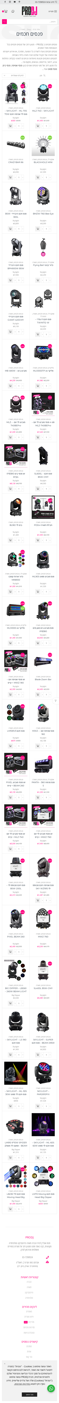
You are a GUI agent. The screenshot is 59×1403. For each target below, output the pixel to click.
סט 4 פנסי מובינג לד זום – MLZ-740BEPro (43, 424)
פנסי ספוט (52, 69)
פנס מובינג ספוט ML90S (43, 576)
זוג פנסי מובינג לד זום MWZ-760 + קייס (43, 835)
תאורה (23, 29)
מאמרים (29, 1311)
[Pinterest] (19, 2)
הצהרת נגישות (29, 1332)
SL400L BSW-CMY (43, 988)
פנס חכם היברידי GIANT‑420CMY (16, 318)
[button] (37, 126)
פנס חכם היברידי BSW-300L (15, 215)
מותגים (29, 1346)
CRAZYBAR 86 (15, 162)
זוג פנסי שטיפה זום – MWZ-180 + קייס (16, 681)
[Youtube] (15, 2)
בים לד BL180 (16, 525)
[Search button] (4, 21)
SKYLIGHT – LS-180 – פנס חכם (15, 1041)
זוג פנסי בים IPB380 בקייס (16, 475)
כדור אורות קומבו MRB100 (16, 578)
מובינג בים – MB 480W (16, 371)
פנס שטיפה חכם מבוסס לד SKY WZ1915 (43, 887)
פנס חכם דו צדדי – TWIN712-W (43, 321)
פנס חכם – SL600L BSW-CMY (43, 475)
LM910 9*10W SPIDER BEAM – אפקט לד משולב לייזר (16, 1145)
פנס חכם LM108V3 (16, 731)
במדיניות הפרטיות (22, 1383)
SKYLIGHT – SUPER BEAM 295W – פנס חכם (43, 1041)
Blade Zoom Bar (43, 679)
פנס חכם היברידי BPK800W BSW (16, 267)
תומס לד (43, 316)
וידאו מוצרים (29, 1316)
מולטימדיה (29, 1297)
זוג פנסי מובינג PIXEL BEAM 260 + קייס (15, 784)
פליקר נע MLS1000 (16, 628)
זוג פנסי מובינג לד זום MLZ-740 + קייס (16, 835)
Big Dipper (16, 995)
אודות (29, 1351)
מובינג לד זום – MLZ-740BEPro (15, 424)
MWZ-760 (43, 936)
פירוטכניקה (29, 1292)
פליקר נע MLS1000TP (43, 371)
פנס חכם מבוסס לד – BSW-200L (15, 887)
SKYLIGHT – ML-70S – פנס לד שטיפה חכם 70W (16, 112)
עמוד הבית (36, 29)
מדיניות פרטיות (29, 1327)
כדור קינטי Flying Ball (43, 265)
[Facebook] (5, 2)
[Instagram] (10, 2)
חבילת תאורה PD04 (43, 525)
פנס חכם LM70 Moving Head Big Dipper (43, 1196)
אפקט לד (51, 159)
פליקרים (51, 368)
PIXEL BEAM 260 (16, 936)
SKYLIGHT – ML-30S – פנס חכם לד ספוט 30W (16, 1093)
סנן (41, 75)
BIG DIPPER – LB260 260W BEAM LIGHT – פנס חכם (16, 991)
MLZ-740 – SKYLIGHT (43, 111)
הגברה (29, 1281)
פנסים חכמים (45, 108)
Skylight (43, 117)
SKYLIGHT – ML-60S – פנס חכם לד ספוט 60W (43, 1144)
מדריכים (31, 1322)
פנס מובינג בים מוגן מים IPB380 (43, 630)
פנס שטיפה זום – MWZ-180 (43, 732)
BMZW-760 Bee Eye (43, 214)
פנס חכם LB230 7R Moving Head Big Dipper (16, 1197)
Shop (29, 29)
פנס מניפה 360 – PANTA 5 (43, 784)
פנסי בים (6, 65)
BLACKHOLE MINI (43, 162)
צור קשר (29, 1356)
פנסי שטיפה (17, 65)
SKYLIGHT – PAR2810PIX (43, 1093)
